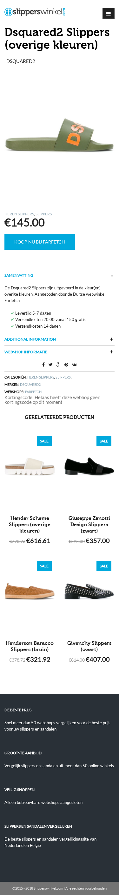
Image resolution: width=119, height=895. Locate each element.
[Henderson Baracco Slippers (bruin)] (29, 596)
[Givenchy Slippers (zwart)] (89, 596)
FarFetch (33, 392)
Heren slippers (19, 214)
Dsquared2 (30, 384)
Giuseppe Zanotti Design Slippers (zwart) (89, 524)
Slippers (44, 214)
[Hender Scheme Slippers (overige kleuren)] (29, 471)
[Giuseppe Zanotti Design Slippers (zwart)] (89, 471)
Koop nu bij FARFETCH (39, 241)
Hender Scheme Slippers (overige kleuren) (29, 524)
